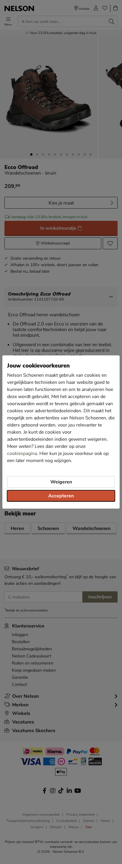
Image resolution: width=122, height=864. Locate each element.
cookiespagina (22, 453)
